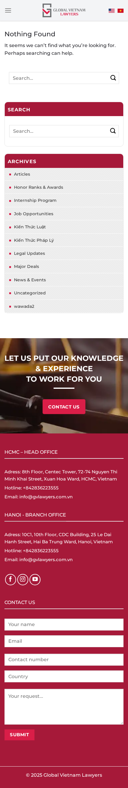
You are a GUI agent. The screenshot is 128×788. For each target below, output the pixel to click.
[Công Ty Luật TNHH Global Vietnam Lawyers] (64, 11)
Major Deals (26, 266)
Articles (22, 174)
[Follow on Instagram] (23, 579)
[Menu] (8, 10)
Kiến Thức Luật (30, 227)
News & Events (30, 280)
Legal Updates (29, 253)
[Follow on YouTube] (35, 579)
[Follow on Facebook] (10, 579)
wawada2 (24, 306)
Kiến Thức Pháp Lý (34, 240)
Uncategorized (30, 293)
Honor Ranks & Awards (38, 187)
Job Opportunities (33, 213)
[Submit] (113, 78)
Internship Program (35, 200)
